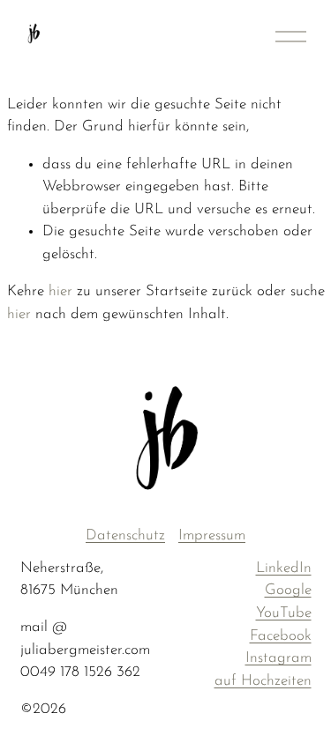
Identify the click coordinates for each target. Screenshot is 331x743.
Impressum (211, 535)
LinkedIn (284, 568)
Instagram (278, 657)
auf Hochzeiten (263, 680)
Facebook (281, 635)
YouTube (284, 613)
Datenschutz (125, 535)
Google (288, 590)
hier (60, 291)
